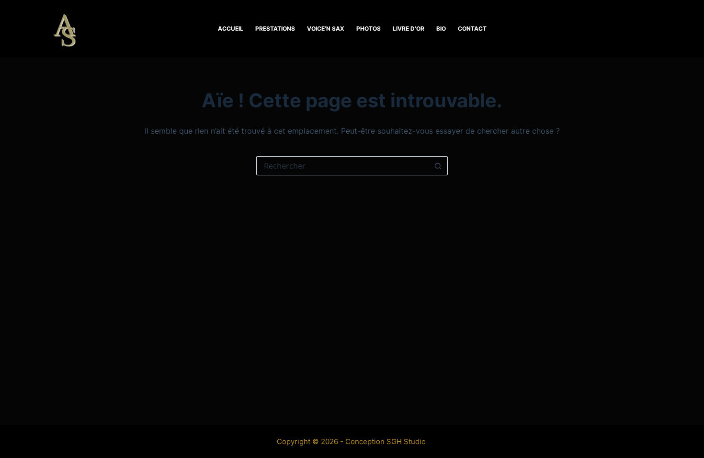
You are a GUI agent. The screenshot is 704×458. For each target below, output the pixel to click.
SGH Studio (406, 441)
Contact (472, 28)
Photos (368, 28)
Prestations (275, 28)
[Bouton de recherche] (438, 165)
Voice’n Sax (325, 28)
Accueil (230, 28)
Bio (441, 28)
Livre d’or (408, 28)
